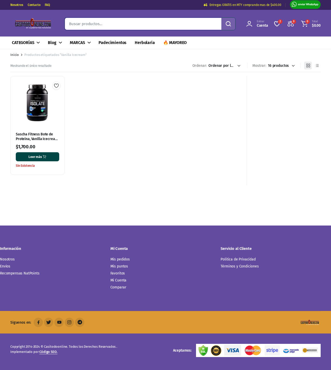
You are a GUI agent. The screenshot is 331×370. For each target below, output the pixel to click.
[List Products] (317, 65)
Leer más (35, 157)
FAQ (47, 5)
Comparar (118, 287)
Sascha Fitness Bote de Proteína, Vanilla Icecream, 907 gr (37, 139)
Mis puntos (119, 266)
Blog (52, 42)
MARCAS (77, 42)
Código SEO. (48, 352)
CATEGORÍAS (23, 42)
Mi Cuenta (118, 280)
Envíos (5, 266)
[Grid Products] (308, 65)
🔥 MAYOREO (175, 42)
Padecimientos (112, 42)
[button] (310, 24)
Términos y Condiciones (240, 266)
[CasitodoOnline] (32, 24)
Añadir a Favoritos (56, 86)
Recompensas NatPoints (20, 273)
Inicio (14, 54)
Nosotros (16, 5)
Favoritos (117, 273)
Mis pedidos (120, 259)
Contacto (34, 5)
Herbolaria (145, 42)
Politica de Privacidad (238, 259)
